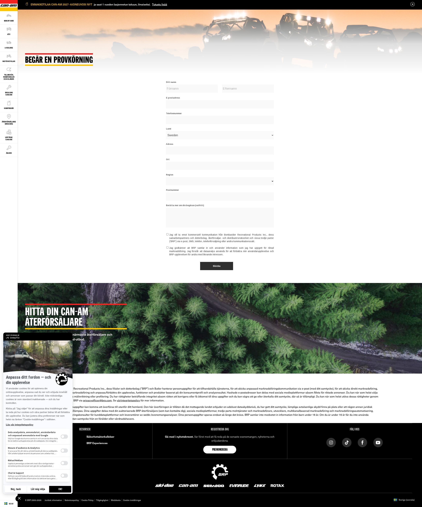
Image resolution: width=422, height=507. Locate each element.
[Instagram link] (331, 442)
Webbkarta (116, 500)
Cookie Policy (87, 500)
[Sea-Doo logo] (213, 485)
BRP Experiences (97, 443)
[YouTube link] (378, 442)
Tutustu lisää (159, 4)
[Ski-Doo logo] (164, 485)
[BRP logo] (220, 471)
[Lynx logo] (260, 485)
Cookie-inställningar (132, 500)
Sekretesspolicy (72, 500)
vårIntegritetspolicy (128, 400)
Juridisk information (53, 500)
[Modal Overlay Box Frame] (220, 172)
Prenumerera (219, 449)
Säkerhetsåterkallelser (100, 436)
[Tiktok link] (346, 442)
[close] (412, 4)
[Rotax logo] (278, 485)
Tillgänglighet (102, 500)
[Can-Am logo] (188, 485)
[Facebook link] (362, 442)
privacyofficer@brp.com (97, 400)
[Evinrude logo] (239, 485)
